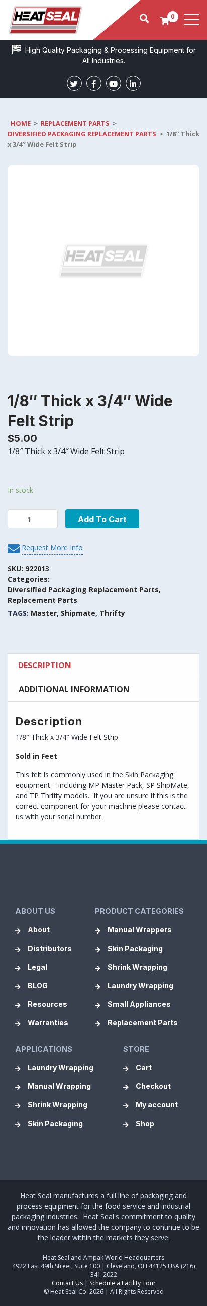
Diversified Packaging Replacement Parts (82, 133)
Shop (145, 1123)
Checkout (153, 1086)
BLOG (38, 985)
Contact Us (67, 1283)
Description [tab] (44, 665)
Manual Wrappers (140, 929)
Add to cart (102, 519)
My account (157, 1104)
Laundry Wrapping (140, 985)
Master (44, 613)
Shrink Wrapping (137, 967)
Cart (144, 1067)
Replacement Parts (75, 123)
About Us (35, 911)
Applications (43, 1049)
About (39, 929)
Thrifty (112, 613)
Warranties (48, 1022)
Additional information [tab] (74, 689)
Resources (47, 1004)
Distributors (50, 948)
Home (21, 123)
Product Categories (139, 911)
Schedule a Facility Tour (122, 1283)
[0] (164, 20)
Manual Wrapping (59, 1086)
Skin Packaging (135, 948)
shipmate (78, 613)
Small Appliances (139, 1004)
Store (136, 1049)
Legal (37, 967)
